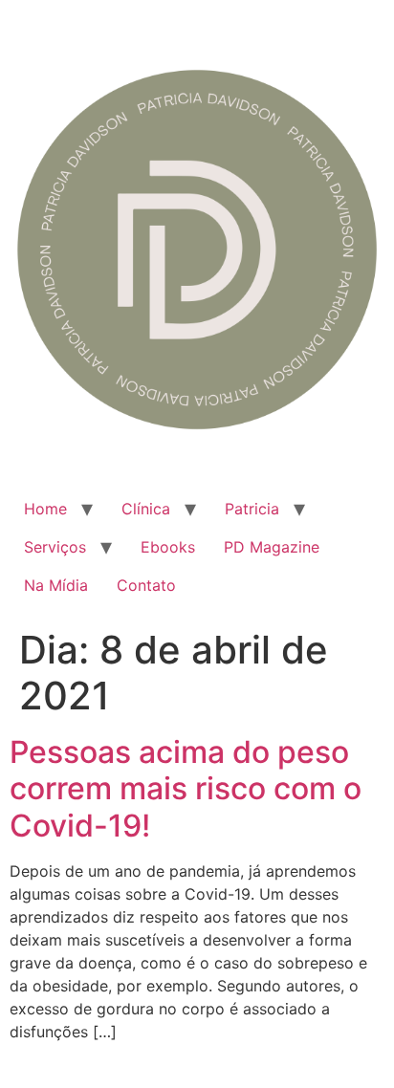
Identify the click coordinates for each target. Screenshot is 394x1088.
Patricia (252, 508)
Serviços (55, 546)
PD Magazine (271, 546)
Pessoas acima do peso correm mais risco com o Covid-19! (185, 788)
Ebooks (168, 546)
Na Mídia (56, 585)
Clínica (145, 508)
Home (45, 508)
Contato (146, 585)
